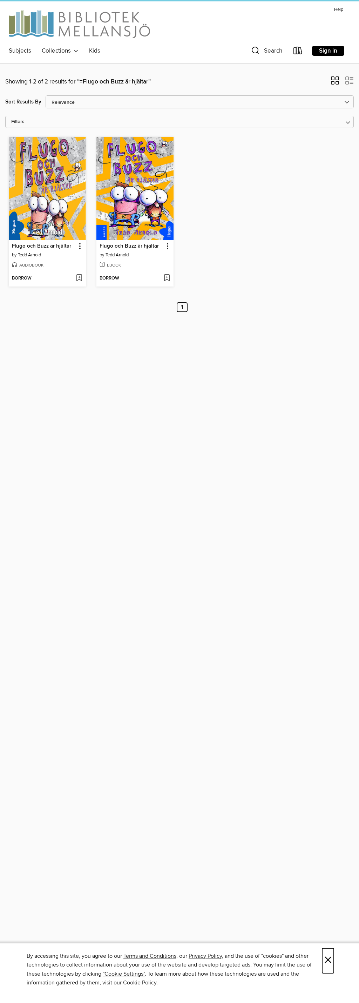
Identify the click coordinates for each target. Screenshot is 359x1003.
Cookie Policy (139, 982)
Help (338, 9)
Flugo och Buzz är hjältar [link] (41, 246)
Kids (94, 51)
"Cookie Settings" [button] (124, 973)
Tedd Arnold (29, 255)
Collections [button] (58, 51)
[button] (266, 52)
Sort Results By (23, 102)
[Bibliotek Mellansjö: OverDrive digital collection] (79, 24)
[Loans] (298, 52)
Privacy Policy (205, 956)
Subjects (20, 51)
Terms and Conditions (149, 956)
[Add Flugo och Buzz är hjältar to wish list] (79, 278)
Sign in (328, 51)
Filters (18, 122)
